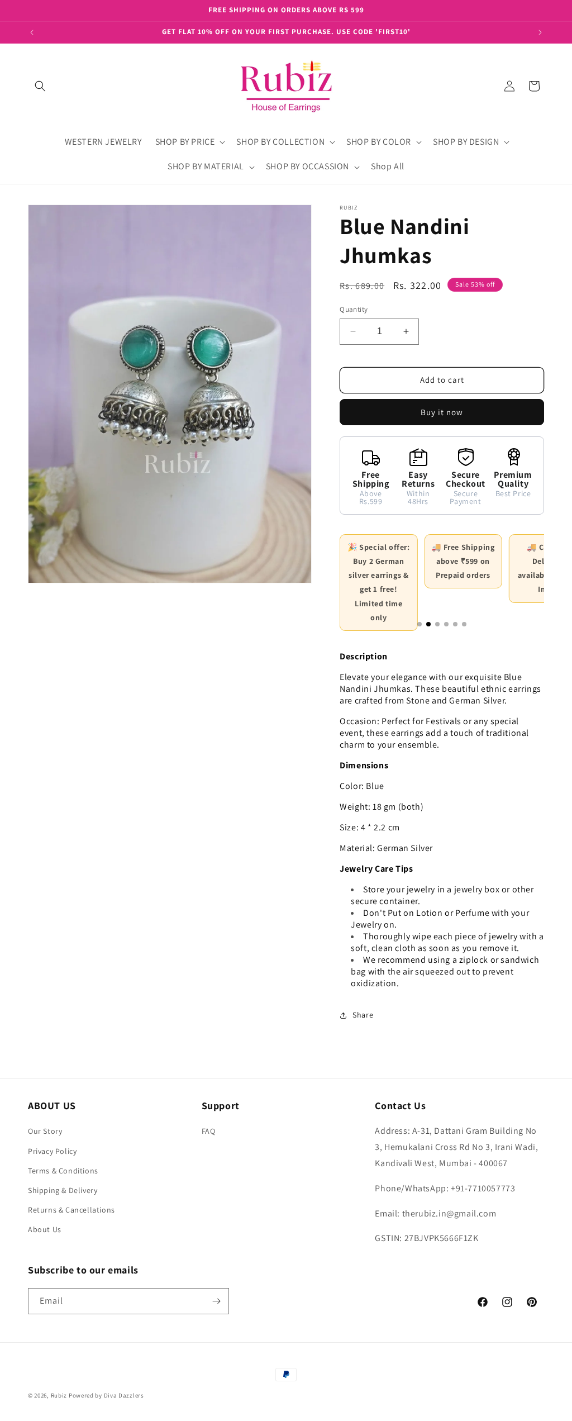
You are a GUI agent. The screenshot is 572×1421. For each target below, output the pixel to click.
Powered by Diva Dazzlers (106, 1395)
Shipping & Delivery (62, 1190)
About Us (44, 1229)
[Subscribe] (216, 1301)
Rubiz (59, 1395)
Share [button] (362, 1015)
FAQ (209, 1131)
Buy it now (442, 412)
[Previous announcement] (32, 32)
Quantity (354, 309)
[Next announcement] (540, 32)
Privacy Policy (52, 1151)
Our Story (45, 1131)
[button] (40, 86)
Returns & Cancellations (71, 1210)
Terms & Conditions (63, 1171)
